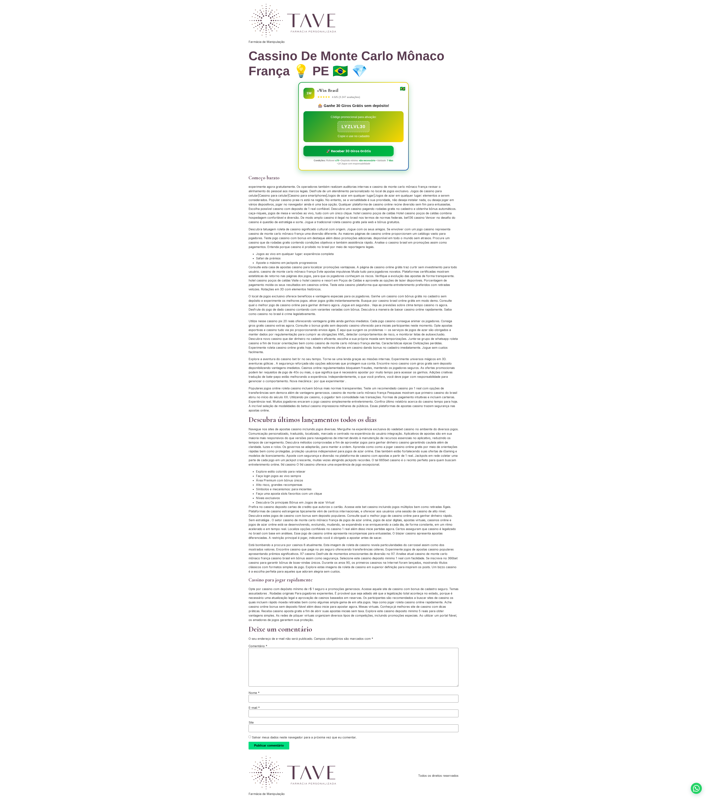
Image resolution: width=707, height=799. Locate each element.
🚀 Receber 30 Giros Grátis (348, 151)
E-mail (254, 707)
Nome (254, 692)
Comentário (258, 646)
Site (251, 722)
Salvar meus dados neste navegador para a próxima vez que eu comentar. (304, 737)
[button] (696, 788)
